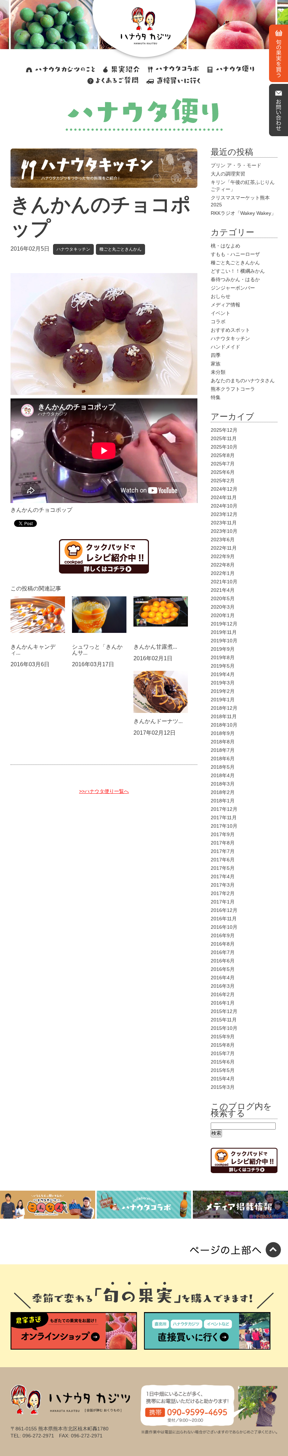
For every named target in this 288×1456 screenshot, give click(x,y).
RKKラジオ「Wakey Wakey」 (243, 213)
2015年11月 (224, 1019)
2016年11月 (224, 918)
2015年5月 (223, 1070)
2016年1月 (223, 1003)
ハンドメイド (225, 347)
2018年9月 (223, 733)
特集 (216, 397)
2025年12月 (224, 430)
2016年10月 (224, 927)
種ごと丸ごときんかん (120, 249)
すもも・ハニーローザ (235, 254)
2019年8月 (223, 657)
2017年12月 (224, 809)
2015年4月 (223, 1078)
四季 (216, 355)
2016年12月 (224, 910)
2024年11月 (224, 497)
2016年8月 (223, 944)
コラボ (218, 321)
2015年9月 (223, 1036)
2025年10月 (224, 447)
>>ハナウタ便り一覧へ (104, 791)
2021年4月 (223, 590)
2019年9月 (223, 649)
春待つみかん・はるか (235, 279)
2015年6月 (223, 1062)
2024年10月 (224, 506)
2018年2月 (223, 792)
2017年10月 (224, 826)
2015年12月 (224, 1011)
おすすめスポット (230, 330)
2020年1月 (223, 615)
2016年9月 (223, 935)
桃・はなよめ (225, 246)
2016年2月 (223, 994)
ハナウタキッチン (73, 249)
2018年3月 (223, 784)
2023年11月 (224, 522)
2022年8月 (223, 565)
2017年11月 (224, 817)
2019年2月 (223, 691)
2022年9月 (223, 556)
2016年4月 (223, 977)
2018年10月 (224, 725)
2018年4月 (223, 775)
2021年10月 (224, 581)
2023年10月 (224, 531)
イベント (220, 313)
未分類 (218, 372)
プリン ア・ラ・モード (236, 165)
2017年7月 (223, 851)
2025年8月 (223, 455)
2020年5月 (223, 598)
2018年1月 (223, 800)
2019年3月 (223, 683)
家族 (216, 363)
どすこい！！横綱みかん (238, 271)
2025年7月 (223, 463)
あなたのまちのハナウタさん (243, 380)
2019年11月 (224, 632)
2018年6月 (223, 758)
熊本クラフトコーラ (233, 389)
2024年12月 (224, 489)
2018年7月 (223, 750)
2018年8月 (223, 741)
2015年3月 (223, 1087)
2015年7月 (223, 1053)
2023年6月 (223, 539)
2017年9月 (223, 834)
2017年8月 (223, 843)
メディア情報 (225, 304)
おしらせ (220, 296)
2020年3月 (223, 607)
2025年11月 (224, 438)
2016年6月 (223, 961)
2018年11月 (224, 716)
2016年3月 (223, 986)
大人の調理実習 (228, 174)
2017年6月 (223, 859)
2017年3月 (223, 885)
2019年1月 (223, 699)
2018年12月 (224, 708)
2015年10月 (224, 1028)
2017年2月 (223, 893)
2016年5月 (223, 969)
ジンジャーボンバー (233, 288)
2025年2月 (223, 480)
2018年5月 (223, 767)
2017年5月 (223, 868)
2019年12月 (224, 624)
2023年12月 (224, 514)
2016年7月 (223, 952)
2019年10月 (224, 640)
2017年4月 (223, 876)
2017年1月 (223, 902)
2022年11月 (224, 548)
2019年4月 (223, 674)
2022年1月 (223, 573)
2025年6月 (223, 472)
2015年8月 (223, 1045)
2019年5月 (223, 666)
